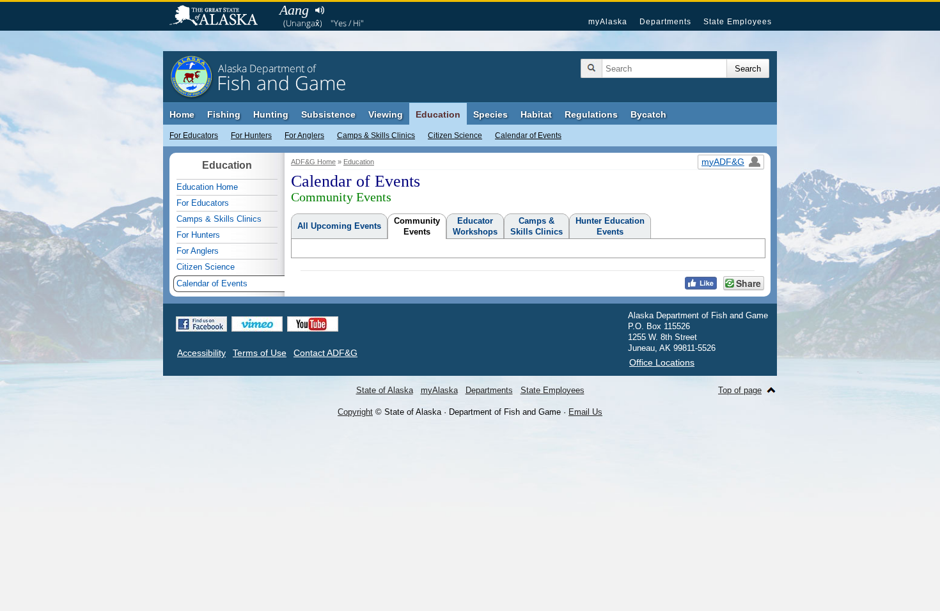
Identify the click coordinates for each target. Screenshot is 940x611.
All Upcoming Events (339, 226)
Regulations (591, 114)
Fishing (223, 114)
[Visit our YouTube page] (312, 324)
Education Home (207, 187)
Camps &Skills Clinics (536, 226)
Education (438, 114)
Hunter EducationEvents (610, 226)
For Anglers (304, 135)
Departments (665, 21)
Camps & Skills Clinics (376, 135)
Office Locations (661, 362)
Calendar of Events (528, 135)
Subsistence (328, 114)
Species (490, 114)
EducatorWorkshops (475, 226)
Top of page (740, 390)
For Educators (193, 135)
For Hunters (251, 135)
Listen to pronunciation (319, 10)
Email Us (585, 412)
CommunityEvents (417, 226)
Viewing (385, 114)
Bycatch (648, 114)
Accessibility (201, 353)
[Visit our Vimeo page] (257, 324)
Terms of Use (259, 353)
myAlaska (607, 21)
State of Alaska (219, 16)
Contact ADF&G (325, 353)
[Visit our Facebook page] (201, 324)
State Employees (737, 21)
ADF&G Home (313, 162)
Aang (294, 10)
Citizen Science (455, 135)
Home (181, 114)
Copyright (355, 412)
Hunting (270, 114)
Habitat (536, 114)
